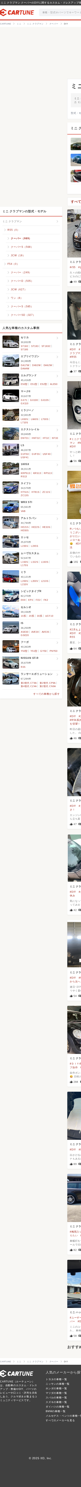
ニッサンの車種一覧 (58, 1383)
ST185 (24, 349)
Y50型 (24, 651)
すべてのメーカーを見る (60, 1420)
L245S (34, 546)
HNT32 (36, 438)
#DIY (73, 349)
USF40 (47, 454)
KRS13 (37, 473)
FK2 (46, 600)
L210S (44, 581)
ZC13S (25, 495)
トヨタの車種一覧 (56, 1379)
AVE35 (45, 632)
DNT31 (25, 438)
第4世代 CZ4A (29, 686)
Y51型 (34, 651)
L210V (24, 584)
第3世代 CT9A (29, 683)
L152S (34, 562)
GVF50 (25, 454)
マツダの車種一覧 (56, 1393)
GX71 (24, 400)
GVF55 (36, 454)
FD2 (38, 600)
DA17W (25, 365)
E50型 (24, 384)
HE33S (46, 527)
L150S (24, 562)
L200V (34, 581)
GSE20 (25, 635)
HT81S (35, 492)
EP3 (30, 600)
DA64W (25, 368)
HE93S (25, 530)
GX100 (34, 400)
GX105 (45, 400)
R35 (23, 667)
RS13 (24, 476)
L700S (44, 419)
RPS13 (48, 473)
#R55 (73, 356)
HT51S (25, 492)
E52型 (43, 384)
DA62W (48, 365)
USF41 (25, 457)
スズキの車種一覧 (56, 1402)
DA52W (36, 365)
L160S (44, 562)
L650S (24, 419)
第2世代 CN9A (48, 686)
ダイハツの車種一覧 (58, 1406)
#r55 (73, 267)
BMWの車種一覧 (55, 1411)
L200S (24, 581)
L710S (24, 422)
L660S (34, 419)
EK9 (23, 600)
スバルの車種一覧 (56, 1397)
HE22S (35, 527)
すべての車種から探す (46, 693)
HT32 (46, 438)
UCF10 (49, 616)
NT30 (55, 438)
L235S (24, 546)
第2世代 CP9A (48, 683)
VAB (23, 511)
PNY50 (54, 651)
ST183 (35, 346)
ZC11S (46, 492)
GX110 (24, 403)
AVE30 (35, 632)
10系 (23, 616)
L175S (24, 565)
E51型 (34, 384)
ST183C (46, 346)
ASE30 (24, 632)
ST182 (24, 346)
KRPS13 (25, 473)
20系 (31, 616)
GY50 (43, 651)
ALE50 (54, 384)
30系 (39, 616)
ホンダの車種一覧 (56, 1388)
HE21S (25, 527)
